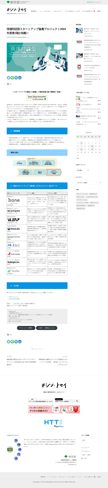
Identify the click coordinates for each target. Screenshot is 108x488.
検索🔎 (99, 11)
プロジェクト (57, 11)
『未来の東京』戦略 (18, 303)
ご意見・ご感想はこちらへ (46, 328)
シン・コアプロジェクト (41, 24)
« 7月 (77, 158)
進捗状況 (81, 208)
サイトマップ (85, 447)
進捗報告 (91, 205)
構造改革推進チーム (23, 37)
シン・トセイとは (45, 11)
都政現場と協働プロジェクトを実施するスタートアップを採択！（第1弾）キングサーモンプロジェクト (53, 362)
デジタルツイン (82, 199)
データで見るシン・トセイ (72, 11)
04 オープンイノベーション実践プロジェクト (19, 24)
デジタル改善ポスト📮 (88, 11)
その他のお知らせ (91, 197)
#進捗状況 (93, 194)
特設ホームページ (37, 292)
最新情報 (33, 11)
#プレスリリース (82, 194)
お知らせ (80, 197)
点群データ (94, 202)
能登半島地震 (81, 205)
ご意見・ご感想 (85, 454)
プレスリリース (38, 349)
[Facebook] (16, 77)
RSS (85, 458)
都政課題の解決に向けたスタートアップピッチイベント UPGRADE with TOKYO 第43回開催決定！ (21, 362)
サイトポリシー (85, 451)
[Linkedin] (19, 77)
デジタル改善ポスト (86, 104)
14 (92, 146)
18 (81, 149)
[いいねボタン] (8, 84)
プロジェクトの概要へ (26, 328)
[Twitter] (8, 77)
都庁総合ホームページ (94, 2)
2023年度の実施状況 (14, 298)
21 (92, 149)
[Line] (12, 77)
